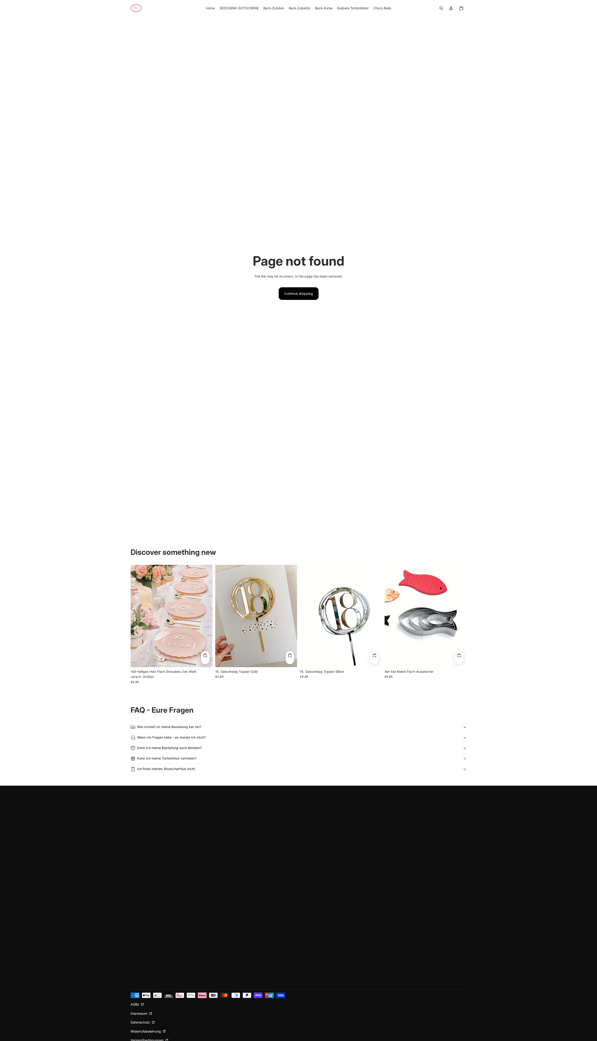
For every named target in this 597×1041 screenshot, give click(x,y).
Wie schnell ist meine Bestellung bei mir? (169, 727)
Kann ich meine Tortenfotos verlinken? (166, 758)
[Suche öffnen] (441, 8)
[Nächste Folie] (205, 616)
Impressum (139, 1013)
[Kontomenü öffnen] (451, 8)
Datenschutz (141, 1022)
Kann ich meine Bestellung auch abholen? (169, 748)
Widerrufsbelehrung (146, 1031)
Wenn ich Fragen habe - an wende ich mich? (171, 737)
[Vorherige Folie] (138, 616)
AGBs (135, 1004)
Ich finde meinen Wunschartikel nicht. (166, 769)
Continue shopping (298, 293)
